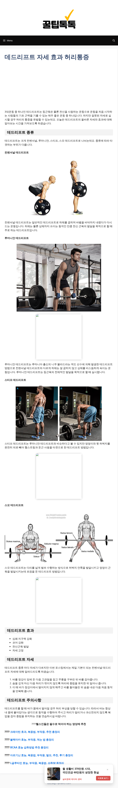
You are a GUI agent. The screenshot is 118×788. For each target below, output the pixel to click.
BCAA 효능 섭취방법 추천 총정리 (29, 747)
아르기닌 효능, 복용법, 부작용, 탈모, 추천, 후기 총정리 (41, 755)
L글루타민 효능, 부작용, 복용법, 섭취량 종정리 (37, 763)
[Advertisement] (59, 87)
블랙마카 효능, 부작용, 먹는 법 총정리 (32, 739)
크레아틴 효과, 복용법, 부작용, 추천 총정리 (35, 732)
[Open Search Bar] (114, 40)
